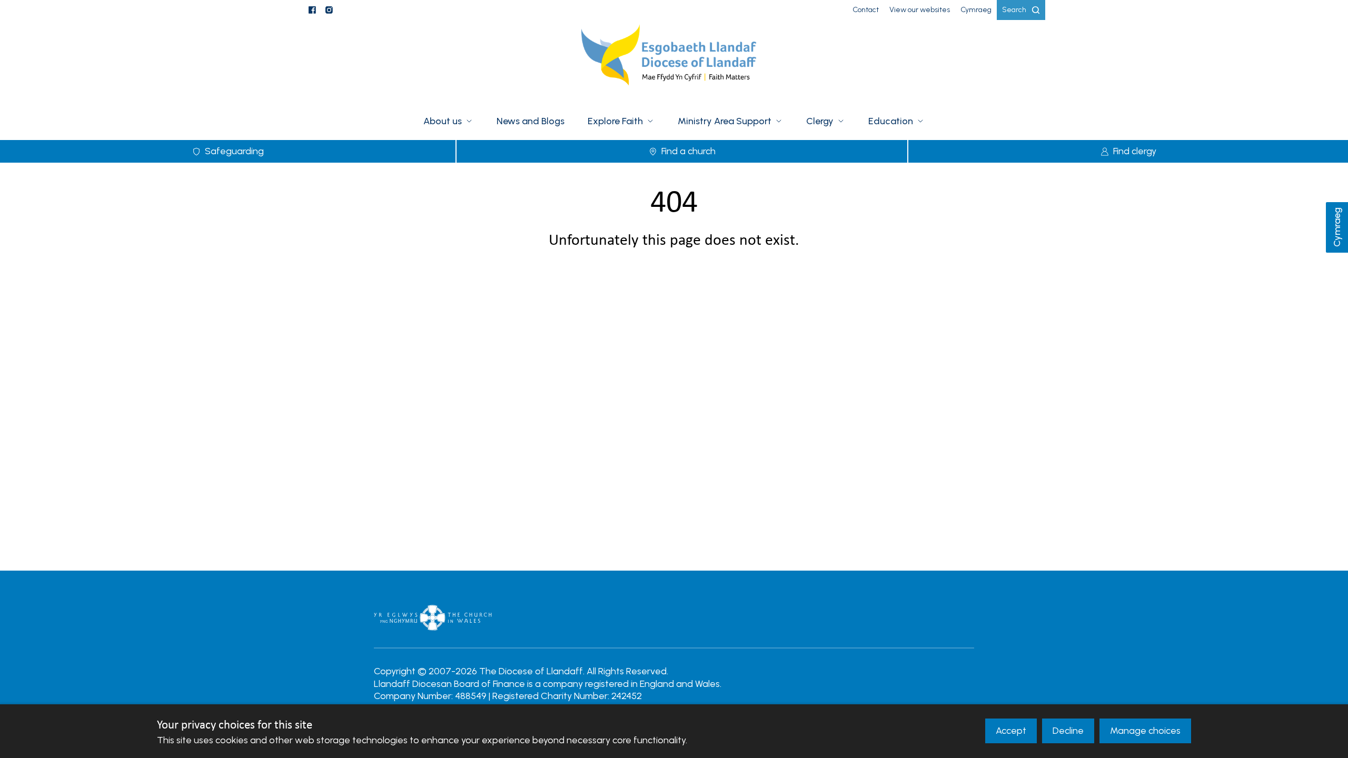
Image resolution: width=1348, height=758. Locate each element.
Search (1014, 9)
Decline (1068, 730)
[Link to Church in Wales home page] (433, 617)
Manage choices (1145, 730)
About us (442, 121)
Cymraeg (1337, 227)
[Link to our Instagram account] (329, 10)
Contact (866, 9)
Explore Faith (615, 121)
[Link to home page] (674, 61)
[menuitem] (865, 10)
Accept (1011, 730)
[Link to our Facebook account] (312, 10)
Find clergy (1134, 151)
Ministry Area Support (724, 121)
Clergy (820, 121)
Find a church (688, 151)
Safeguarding (234, 151)
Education (890, 121)
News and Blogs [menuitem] (530, 121)
